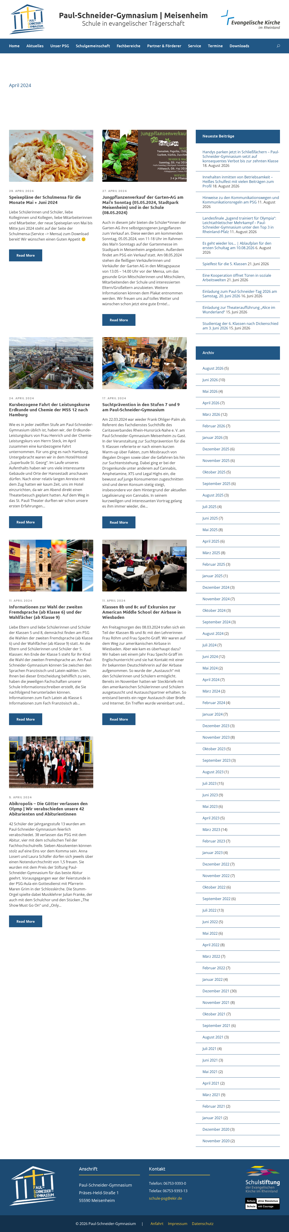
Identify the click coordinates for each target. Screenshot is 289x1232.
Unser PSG (59, 45)
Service (194, 45)
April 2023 (211, 818)
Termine (215, 45)
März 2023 (211, 829)
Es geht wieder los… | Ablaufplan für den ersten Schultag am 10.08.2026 (237, 245)
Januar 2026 (213, 437)
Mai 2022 (210, 933)
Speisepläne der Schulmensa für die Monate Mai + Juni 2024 (45, 199)
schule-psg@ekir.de (165, 1198)
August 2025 (213, 495)
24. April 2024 (21, 398)
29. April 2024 (21, 191)
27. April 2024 (114, 191)
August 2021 (213, 1037)
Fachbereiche (128, 45)
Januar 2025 (213, 575)
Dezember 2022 (216, 864)
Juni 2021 (210, 1060)
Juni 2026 (210, 379)
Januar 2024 (213, 714)
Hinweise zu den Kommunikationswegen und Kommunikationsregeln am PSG (241, 200)
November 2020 (216, 1140)
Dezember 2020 (216, 1129)
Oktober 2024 (214, 610)
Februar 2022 (214, 967)
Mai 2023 (210, 806)
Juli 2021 (210, 1048)
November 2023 (216, 737)
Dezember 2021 (216, 990)
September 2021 (217, 1025)
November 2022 (216, 875)
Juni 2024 (210, 656)
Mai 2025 (210, 529)
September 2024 (217, 622)
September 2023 (217, 760)
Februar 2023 (214, 841)
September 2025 (217, 483)
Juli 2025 (210, 506)
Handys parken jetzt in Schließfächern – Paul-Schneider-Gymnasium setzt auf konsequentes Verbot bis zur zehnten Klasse (241, 156)
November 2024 (216, 598)
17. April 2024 (114, 398)
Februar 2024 (214, 702)
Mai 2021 (210, 1071)
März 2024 (211, 691)
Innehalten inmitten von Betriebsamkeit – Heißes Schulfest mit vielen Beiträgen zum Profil (238, 182)
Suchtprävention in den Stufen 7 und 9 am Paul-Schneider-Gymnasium (141, 407)
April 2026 (211, 402)
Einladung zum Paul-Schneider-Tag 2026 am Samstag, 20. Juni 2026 (240, 293)
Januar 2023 (213, 852)
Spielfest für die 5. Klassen (225, 263)
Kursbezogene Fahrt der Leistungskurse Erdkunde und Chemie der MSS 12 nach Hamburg (49, 410)
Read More (25, 255)
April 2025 (211, 541)
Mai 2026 (210, 391)
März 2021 (211, 1094)
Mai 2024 (210, 668)
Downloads (239, 45)
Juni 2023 (210, 794)
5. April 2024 (20, 797)
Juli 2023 (210, 783)
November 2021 (216, 1002)
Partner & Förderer (164, 45)
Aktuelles (35, 45)
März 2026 (211, 414)
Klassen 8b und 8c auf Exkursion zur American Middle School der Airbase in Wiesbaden (141, 612)
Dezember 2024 (216, 587)
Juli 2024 (210, 645)
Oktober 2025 (214, 472)
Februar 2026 (214, 425)
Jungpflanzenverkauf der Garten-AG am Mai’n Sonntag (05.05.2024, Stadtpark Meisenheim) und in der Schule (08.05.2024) (142, 204)
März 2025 (211, 552)
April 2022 (211, 944)
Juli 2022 (210, 910)
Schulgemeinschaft (93, 45)
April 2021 (211, 1083)
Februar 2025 (214, 564)
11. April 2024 (21, 600)
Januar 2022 (213, 979)
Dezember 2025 (216, 449)
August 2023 (213, 771)
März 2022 (211, 956)
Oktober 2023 (214, 748)
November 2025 (216, 460)
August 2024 (213, 633)
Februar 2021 (214, 1106)
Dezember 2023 (216, 725)
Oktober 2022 (214, 887)
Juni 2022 (210, 921)
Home (14, 45)
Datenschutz (203, 1223)
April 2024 (211, 679)
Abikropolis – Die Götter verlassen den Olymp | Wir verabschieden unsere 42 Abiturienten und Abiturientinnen (48, 809)
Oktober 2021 (214, 1014)
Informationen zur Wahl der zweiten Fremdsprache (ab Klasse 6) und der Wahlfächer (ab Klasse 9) (45, 612)
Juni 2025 (210, 518)
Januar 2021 (213, 1117)
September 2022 (217, 898)
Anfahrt (157, 1223)
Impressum (177, 1223)
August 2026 (213, 368)
